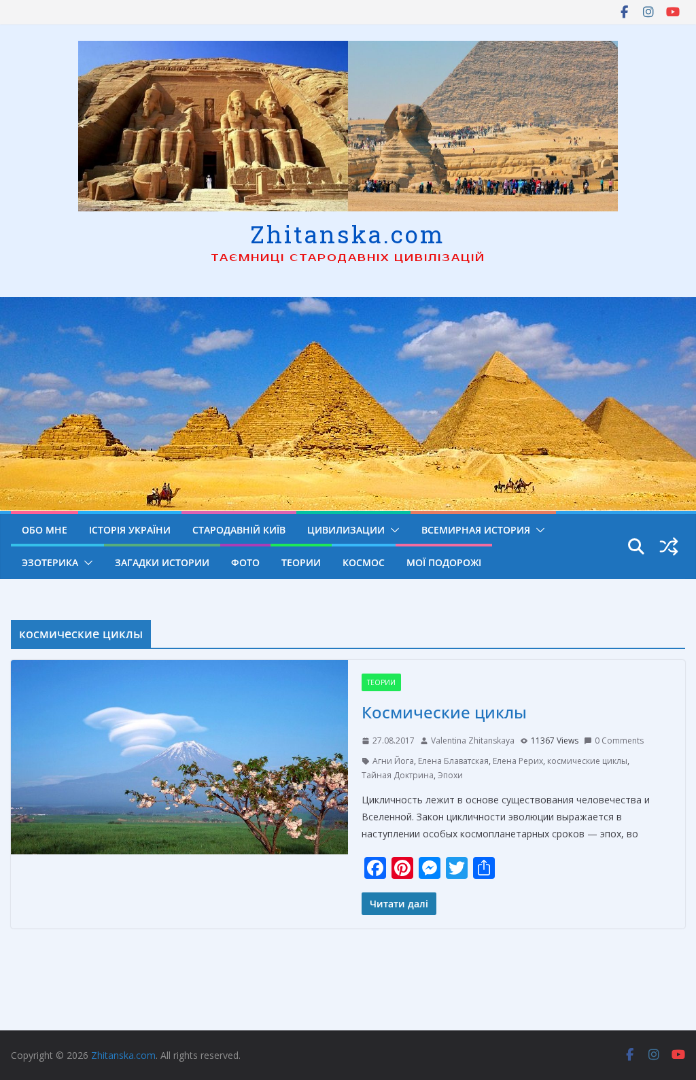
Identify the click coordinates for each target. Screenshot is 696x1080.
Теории (301, 562)
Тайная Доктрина (398, 775)
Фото (245, 562)
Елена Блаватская (453, 761)
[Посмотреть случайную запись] (668, 546)
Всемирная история (475, 529)
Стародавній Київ (238, 529)
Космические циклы (444, 712)
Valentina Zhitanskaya (473, 740)
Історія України (130, 529)
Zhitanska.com (347, 233)
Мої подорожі (443, 562)
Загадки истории (162, 562)
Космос (364, 562)
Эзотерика (50, 562)
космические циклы (587, 761)
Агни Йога (393, 761)
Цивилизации (346, 529)
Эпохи (450, 775)
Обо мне (44, 529)
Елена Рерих (518, 761)
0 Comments (619, 740)
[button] (392, 530)
